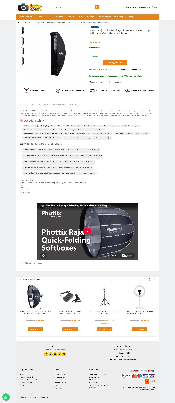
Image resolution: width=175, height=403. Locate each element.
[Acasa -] (30, 7)
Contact (90, 17)
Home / (21, 22)
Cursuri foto (59, 17)
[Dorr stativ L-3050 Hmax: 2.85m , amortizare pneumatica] (105, 297)
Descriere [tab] (23, 105)
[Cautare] (97, 7)
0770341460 (124, 356)
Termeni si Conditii (26, 377)
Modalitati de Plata (61, 374)
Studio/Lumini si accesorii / (35, 22)
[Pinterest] (50, 354)
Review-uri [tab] (73, 104)
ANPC (57, 385)
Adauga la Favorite (98, 82)
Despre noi (23, 374)
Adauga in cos (115, 62)
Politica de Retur (60, 377)
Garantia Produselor (62, 380)
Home (41, 17)
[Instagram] (64, 354)
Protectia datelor (104, 17)
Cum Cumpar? (120, 17)
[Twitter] (60, 354)
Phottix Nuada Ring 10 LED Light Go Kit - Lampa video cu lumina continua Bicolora (139, 313)
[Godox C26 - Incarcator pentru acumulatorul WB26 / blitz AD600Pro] (70, 297)
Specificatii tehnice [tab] (59, 104)
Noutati (81, 17)
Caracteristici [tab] (35, 104)
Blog (48, 17)
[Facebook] (46, 354)
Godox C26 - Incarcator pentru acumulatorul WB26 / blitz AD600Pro (70, 313)
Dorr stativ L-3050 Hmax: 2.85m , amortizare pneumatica (104, 313)
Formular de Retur (61, 383)
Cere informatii (116, 82)
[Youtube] (55, 354)
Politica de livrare (26, 383)
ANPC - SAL (58, 388)
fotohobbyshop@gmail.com (124, 359)
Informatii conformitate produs (31, 263)
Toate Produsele (26, 17)
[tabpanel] (57, 54)
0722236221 (124, 353)
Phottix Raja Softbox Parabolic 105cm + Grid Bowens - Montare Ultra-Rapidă (35, 313)
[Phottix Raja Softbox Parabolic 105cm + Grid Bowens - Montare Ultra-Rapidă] (35, 297)
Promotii (70, 17)
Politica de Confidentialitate (29, 380)
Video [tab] (46, 104)
